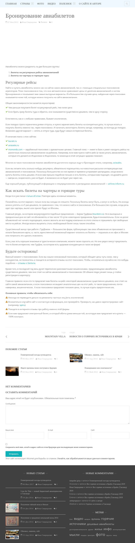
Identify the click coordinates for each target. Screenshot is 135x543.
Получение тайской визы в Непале (34, 505)
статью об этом (33, 196)
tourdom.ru (98, 214)
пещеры (83, 535)
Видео (52, 3)
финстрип (91, 535)
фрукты (109, 535)
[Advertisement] (67, 45)
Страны (25, 3)
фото (100, 534)
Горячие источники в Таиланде (98, 504)
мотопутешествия (119, 529)
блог (71, 519)
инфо (107, 529)
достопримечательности (78, 529)
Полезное (65, 3)
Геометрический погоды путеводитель (36, 355)
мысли (74, 534)
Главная (11, 3)
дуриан (90, 529)
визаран (87, 519)
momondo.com (15, 149)
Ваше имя (10, 430)
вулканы (95, 519)
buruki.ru (12, 141)
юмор (115, 535)
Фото (40, 3)
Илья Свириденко (76, 487)
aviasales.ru (13, 145)
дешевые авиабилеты (100, 524)
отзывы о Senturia (26, 263)
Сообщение (10, 404)
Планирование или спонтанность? (98, 368)
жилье (98, 529)
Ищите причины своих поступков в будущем (39, 368)
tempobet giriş (74, 481)
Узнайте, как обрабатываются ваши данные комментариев (86, 458)
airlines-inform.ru (116, 183)
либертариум (74, 501)
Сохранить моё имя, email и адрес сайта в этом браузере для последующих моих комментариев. (49, 447)
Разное (44, 22)
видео (78, 518)
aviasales (117, 162)
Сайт (93, 430)
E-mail (50, 430)
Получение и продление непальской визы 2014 (39, 518)
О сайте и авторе (90, 3)
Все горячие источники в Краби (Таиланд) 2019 (106, 484)
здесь (22, 305)
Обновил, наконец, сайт (94, 355)
